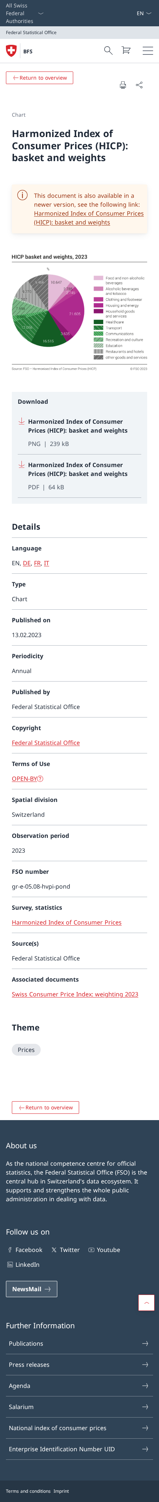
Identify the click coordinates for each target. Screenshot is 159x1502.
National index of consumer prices (57, 1428)
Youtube (108, 1250)
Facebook (29, 1250)
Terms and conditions (28, 1491)
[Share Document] (139, 85)
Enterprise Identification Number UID (62, 1449)
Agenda (19, 1386)
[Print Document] (123, 85)
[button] (146, 1303)
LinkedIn (28, 1264)
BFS (28, 51)
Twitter (70, 1250)
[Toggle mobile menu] (148, 50)
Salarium (21, 1407)
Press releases (29, 1365)
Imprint (61, 1491)
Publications (26, 1343)
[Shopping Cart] (125, 50)
